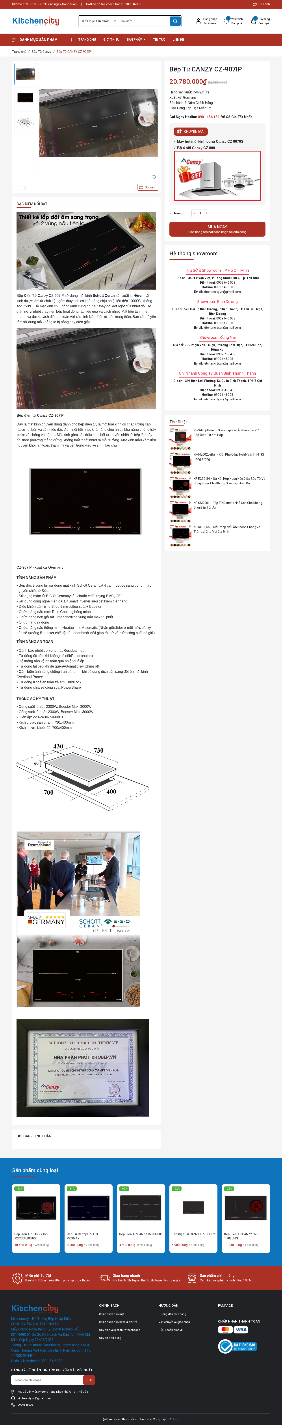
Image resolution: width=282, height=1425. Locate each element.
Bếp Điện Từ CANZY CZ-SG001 (141, 1234)
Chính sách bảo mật (111, 1314)
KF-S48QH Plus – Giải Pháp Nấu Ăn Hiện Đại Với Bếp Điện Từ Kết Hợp (226, 433)
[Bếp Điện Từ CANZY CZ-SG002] (193, 1208)
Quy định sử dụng (110, 1337)
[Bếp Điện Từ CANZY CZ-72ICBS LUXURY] (36, 1208)
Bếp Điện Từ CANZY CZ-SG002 (193, 1234)
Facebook (225, 1312)
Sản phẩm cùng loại (35, 1170)
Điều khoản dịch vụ (171, 1330)
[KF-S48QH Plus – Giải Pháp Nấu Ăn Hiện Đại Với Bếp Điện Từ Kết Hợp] (180, 439)
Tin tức (159, 39)
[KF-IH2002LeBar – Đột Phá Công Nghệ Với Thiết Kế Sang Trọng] (180, 463)
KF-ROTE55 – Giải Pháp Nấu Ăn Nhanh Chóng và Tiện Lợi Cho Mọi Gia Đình (227, 529)
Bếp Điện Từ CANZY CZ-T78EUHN (241, 1236)
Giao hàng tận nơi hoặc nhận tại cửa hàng (217, 229)
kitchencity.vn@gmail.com (222, 292)
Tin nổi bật (178, 422)
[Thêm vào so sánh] (147, 187)
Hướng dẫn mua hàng (172, 1314)
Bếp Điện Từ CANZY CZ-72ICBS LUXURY (31, 1236)
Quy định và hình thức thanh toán (119, 1330)
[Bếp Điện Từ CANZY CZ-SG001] (141, 1208)
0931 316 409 (225, 390)
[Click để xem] (98, 122)
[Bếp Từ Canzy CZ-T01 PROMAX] (88, 1208)
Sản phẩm (135, 39)
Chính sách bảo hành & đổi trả (118, 1322)
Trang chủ (87, 39)
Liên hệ (178, 39)
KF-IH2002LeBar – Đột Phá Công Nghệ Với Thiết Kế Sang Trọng (229, 457)
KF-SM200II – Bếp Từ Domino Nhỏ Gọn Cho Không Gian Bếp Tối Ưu (228, 505)
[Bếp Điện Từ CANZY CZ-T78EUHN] (246, 1208)
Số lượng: (176, 213)
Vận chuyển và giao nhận (174, 1322)
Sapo (175, 1419)
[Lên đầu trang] (275, 1397)
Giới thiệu (111, 39)
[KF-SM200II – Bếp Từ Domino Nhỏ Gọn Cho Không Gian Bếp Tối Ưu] (180, 512)
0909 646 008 (225, 282)
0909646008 (132, 4)
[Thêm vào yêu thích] (154, 177)
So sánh (264, 4)
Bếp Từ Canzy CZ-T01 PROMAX (82, 1236)
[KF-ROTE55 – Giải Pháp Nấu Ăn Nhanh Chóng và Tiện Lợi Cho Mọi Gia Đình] (180, 536)
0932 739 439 (225, 354)
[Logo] (42, 21)
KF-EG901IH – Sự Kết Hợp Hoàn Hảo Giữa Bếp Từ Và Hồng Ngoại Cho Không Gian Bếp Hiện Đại (229, 481)
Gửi (89, 1380)
